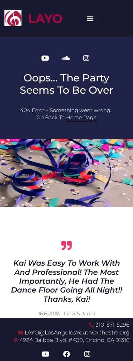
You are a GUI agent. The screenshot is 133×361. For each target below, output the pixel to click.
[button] (90, 18)
